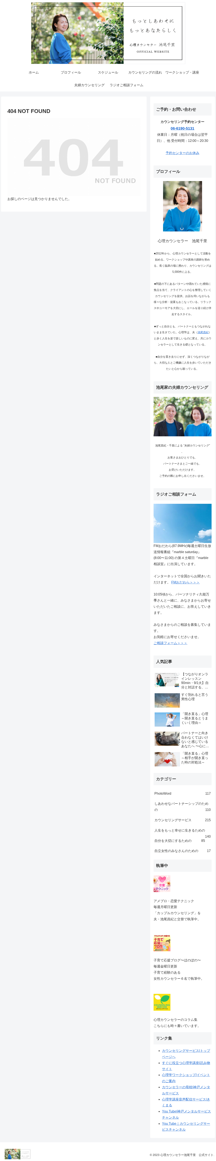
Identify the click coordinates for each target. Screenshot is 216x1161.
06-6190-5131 (182, 128)
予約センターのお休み (182, 153)
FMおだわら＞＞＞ (185, 582)
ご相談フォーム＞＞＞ (170, 643)
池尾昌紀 (203, 332)
